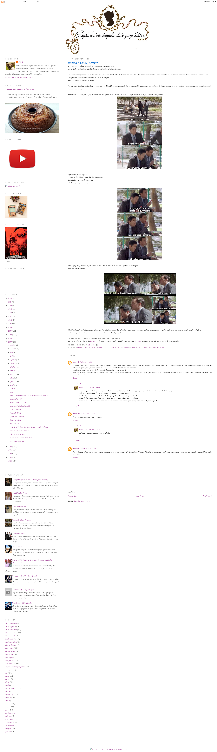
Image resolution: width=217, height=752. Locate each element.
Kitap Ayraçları (15, 420)
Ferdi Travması (16, 546)
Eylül (12, 356)
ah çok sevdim (10, 651)
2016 (10, 334)
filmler (7, 685)
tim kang (160, 347)
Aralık (12, 345)
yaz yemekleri (10, 722)
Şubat (12, 381)
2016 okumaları (11, 629)
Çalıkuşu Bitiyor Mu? (19, 506)
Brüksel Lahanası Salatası (19, 430)
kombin (8, 703)
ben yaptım (9, 660)
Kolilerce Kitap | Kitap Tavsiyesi (22, 589)
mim (7, 710)
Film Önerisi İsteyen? (17, 434)
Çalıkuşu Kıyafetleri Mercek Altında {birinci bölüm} (29, 479)
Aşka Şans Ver (15, 423)
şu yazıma (137, 341)
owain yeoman (103, 347)
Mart (12, 378)
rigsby (126, 347)
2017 (10, 331)
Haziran (13, 367)
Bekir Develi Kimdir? (17, 441)
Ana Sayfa (140, 496)
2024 (10, 305)
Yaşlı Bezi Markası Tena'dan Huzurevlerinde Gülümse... (30, 427)
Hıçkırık (12, 388)
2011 (10, 453)
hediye (8, 691)
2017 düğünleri (11, 632)
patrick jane (116, 347)
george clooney (11, 688)
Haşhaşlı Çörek (15, 413)
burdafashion (10, 669)
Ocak (12, 385)
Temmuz (13, 363)
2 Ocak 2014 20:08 (85, 362)
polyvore (8, 716)
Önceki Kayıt (207, 496)
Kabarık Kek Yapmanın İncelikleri (19, 89)
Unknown (76, 413)
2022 (10, 312)
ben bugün (9, 657)
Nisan (12, 374)
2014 (10, 342)
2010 (10, 457)
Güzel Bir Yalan (15, 409)
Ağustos (13, 359)
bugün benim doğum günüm (15, 666)
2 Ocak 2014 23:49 (93, 387)
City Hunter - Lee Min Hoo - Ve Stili (24, 576)
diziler (80, 347)
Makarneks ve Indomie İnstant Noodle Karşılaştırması (29, 395)
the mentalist (149, 347)
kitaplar (8, 697)
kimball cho (90, 347)
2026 (10, 298)
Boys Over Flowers (18, 533)
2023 (10, 309)
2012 (10, 450)
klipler (7, 700)
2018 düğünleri (11, 639)
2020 (10, 320)
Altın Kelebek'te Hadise (19, 493)
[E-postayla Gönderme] (97, 345)
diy (6, 673)
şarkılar (8, 731)
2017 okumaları (11, 636)
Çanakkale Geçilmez (17, 416)
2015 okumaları (11, 623)
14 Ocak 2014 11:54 (88, 448)
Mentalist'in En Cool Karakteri (83, 62)
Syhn (81, 387)
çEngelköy (9, 728)
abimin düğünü (11, 645)
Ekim (12, 352)
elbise (7, 682)
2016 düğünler (10, 626)
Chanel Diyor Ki (15, 399)
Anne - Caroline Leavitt (18, 402)
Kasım (12, 348)
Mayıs (12, 370)
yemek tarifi (9, 725)
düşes (7, 679)
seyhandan (9, 719)
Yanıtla (75, 378)
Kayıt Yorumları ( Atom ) (82, 501)
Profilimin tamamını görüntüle (19, 78)
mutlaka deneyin (11, 713)
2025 (10, 302)
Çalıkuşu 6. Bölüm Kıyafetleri (21, 520)
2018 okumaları (11, 642)
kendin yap (9, 694)
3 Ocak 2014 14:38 (88, 413)
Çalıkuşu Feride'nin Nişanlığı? (20, 406)
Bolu (11, 392)
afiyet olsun (9, 648)
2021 (10, 316)
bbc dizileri (9, 654)
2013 (10, 446)
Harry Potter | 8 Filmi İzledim (21, 603)
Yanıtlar (78, 383)
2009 (10, 461)
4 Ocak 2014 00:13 (93, 429)
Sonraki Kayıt (72, 496)
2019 (10, 323)
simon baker (136, 347)
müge (75, 362)
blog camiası (10, 663)
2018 (10, 327)
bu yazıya (93, 341)
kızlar (7, 707)
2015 (10, 338)
